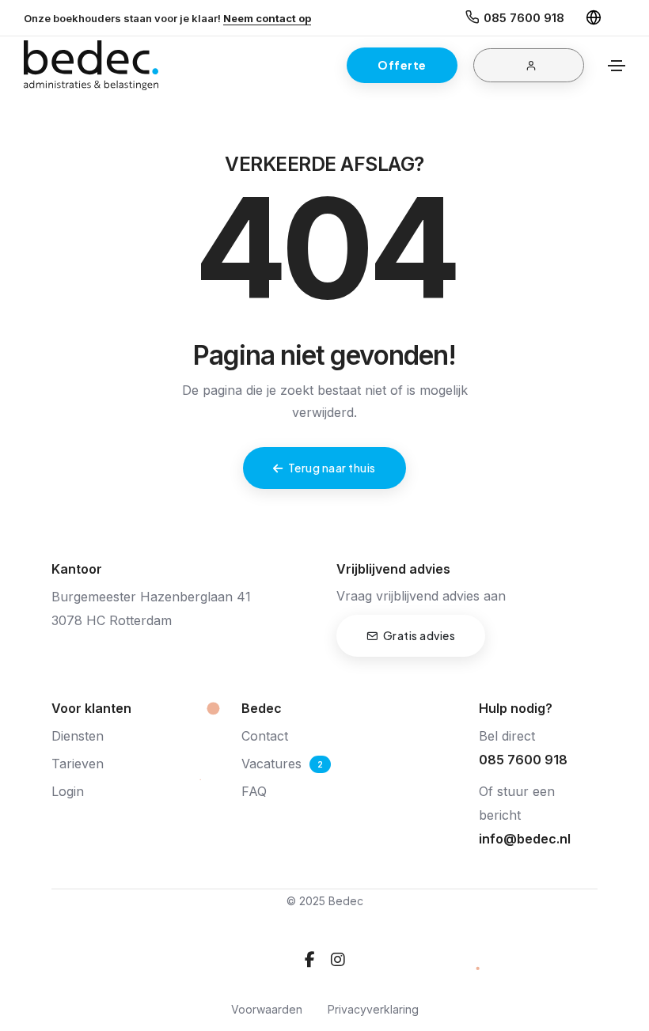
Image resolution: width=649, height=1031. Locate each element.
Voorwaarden (266, 1009)
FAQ (254, 791)
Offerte (402, 65)
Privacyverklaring (373, 1009)
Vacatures (271, 763)
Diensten (77, 736)
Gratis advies (419, 635)
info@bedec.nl (525, 839)
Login (67, 791)
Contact (264, 736)
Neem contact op (267, 18)
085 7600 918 (524, 17)
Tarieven (77, 763)
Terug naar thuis (332, 468)
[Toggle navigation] (616, 65)
